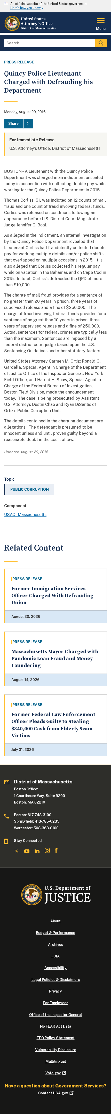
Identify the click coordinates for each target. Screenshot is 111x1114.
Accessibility (55, 968)
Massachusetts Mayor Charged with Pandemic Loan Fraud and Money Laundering (54, 659)
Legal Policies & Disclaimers (55, 980)
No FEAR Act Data (55, 1026)
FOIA (55, 956)
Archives (55, 945)
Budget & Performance (55, 933)
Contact (53, 1093)
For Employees (55, 1003)
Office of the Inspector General (55, 1015)
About (55, 921)
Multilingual (55, 1061)
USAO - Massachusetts (25, 514)
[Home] (30, 30)
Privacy (55, 991)
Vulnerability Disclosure (55, 1050)
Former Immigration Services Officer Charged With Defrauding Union (52, 596)
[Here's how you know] (55, 6)
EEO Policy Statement (56, 1038)
